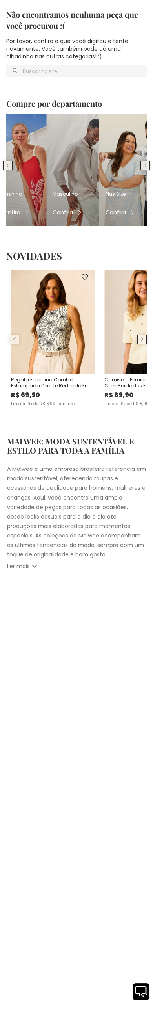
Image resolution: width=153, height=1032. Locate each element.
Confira (10, 212)
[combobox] (76, 71)
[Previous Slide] (8, 165)
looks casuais (44, 517)
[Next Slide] (145, 165)
